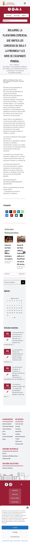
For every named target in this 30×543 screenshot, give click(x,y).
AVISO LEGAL (17, 540)
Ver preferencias (15, 536)
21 (17, 310)
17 (7, 310)
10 (7, 308)
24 (7, 312)
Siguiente (21, 274)
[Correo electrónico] (21, 215)
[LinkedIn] (18, 212)
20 (14, 310)
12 (12, 308)
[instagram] (13, 9)
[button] (27, 507)
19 (12, 310)
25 (10, 312)
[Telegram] (7, 215)
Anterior (7, 274)
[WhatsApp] (22, 212)
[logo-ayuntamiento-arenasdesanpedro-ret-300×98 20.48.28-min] (8, 1)
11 (9, 308)
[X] (11, 212)
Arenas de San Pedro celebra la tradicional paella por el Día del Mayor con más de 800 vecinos (21, 239)
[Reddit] (14, 212)
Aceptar (15, 527)
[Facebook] (7, 212)
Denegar (15, 532)
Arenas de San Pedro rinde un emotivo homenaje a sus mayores (8, 239)
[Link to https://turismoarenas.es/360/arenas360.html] (20, 9)
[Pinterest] (12, 215)
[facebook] (9, 9)
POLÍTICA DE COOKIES (7, 540)
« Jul (13, 317)
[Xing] (16, 215)
